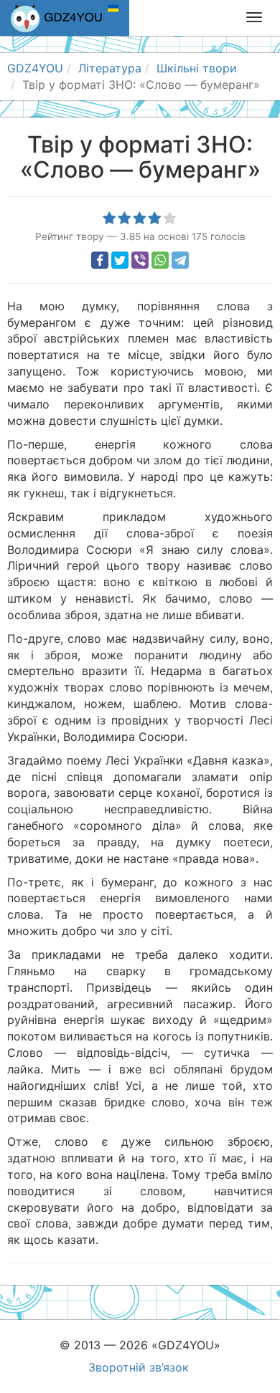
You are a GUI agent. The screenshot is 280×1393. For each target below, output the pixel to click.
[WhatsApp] (160, 260)
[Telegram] (180, 260)
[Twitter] (120, 260)
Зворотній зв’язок (138, 1367)
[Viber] (140, 260)
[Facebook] (99, 260)
